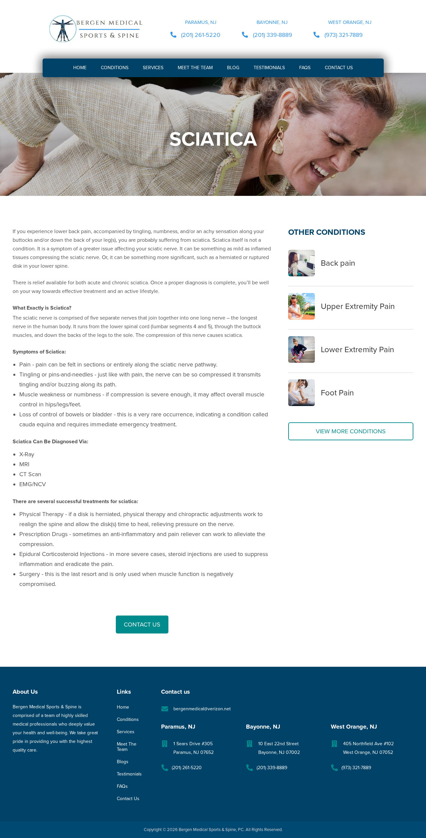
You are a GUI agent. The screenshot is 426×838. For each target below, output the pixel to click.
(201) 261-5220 (200, 35)
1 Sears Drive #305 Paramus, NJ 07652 (193, 748)
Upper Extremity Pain (358, 306)
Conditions (128, 719)
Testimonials (129, 774)
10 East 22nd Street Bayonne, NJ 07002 (279, 748)
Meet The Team (126, 747)
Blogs (122, 762)
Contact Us (142, 624)
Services (125, 732)
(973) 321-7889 (343, 35)
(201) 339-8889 (272, 35)
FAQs (122, 786)
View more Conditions (351, 431)
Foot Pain (337, 393)
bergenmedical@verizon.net (202, 709)
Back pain (338, 263)
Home (123, 707)
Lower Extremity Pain (357, 349)
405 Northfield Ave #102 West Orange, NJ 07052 (368, 748)
